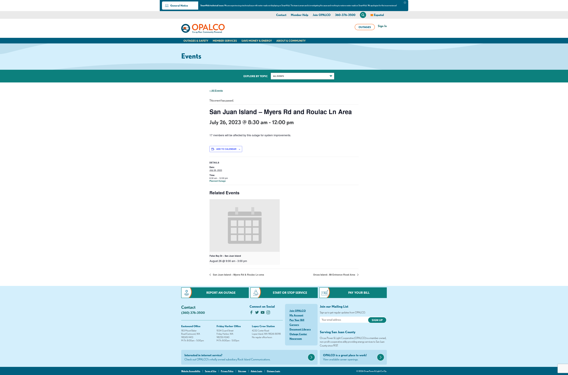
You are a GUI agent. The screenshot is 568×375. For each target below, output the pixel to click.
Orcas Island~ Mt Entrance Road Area (334, 274)
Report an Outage (220, 292)
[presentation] (245, 225)
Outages (365, 27)
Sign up (377, 320)
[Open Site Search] (363, 15)
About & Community (291, 40)
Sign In (382, 26)
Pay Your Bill (359, 292)
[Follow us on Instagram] (268, 313)
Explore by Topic (255, 76)
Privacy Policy (227, 371)
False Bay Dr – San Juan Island (225, 255)
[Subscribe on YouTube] (262, 313)
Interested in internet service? (227, 357)
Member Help (299, 15)
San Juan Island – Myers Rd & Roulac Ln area (238, 274)
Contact (281, 15)
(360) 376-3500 (193, 312)
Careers (294, 324)
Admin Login (256, 371)
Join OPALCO (322, 15)
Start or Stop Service (290, 292)
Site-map (242, 371)
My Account (296, 315)
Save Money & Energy (256, 40)
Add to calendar (226, 148)
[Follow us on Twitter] (257, 313)
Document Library (300, 329)
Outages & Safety (195, 40)
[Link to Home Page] (203, 29)
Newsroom (295, 338)
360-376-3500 (345, 15)
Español (379, 15)
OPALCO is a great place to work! (345, 357)
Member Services (225, 40)
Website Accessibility (190, 371)
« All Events (216, 90)
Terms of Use (210, 371)
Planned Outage (217, 180)
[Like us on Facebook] (251, 313)
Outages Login (273, 371)
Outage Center (298, 333)
